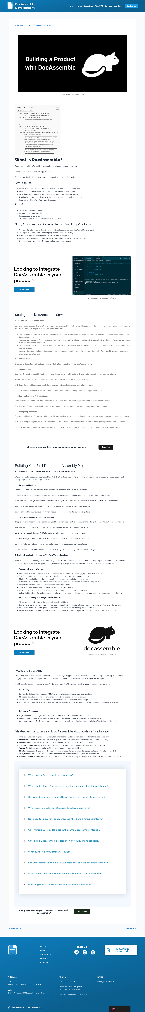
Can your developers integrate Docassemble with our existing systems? (40, 137)
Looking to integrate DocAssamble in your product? (37, 115)
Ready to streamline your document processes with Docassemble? (39, 153)
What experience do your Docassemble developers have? (37, 139)
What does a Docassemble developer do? (34, 134)
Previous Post (15, 928)
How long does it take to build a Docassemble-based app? (38, 151)
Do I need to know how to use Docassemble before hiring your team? (39, 141)
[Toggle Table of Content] (56, 108)
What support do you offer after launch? (33, 146)
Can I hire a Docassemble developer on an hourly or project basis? (39, 144)
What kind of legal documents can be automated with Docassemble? (40, 149)
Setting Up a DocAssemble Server (30, 117)
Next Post (131, 928)
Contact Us (45, 954)
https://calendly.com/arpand (69, 989)
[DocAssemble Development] (10, 6)
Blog (42, 950)
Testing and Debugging (29, 130)
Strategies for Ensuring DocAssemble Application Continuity (38, 132)
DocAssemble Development (25, 5)
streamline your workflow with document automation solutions (38, 119)
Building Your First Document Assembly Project (34, 126)
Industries (45, 962)
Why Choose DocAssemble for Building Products (35, 113)
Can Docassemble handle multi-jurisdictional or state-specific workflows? (41, 148)
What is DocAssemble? (25, 111)
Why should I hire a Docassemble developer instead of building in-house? (41, 136)
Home (43, 946)
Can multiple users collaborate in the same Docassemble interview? (39, 142)
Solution (44, 958)
